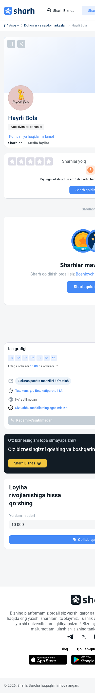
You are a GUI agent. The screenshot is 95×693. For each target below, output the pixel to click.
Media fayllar (38, 143)
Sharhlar (15, 143)
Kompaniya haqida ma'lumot (31, 136)
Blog (64, 649)
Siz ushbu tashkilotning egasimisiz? (41, 408)
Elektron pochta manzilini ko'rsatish (43, 381)
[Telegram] (71, 637)
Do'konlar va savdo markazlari (45, 25)
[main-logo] (19, 10)
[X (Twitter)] (84, 637)
